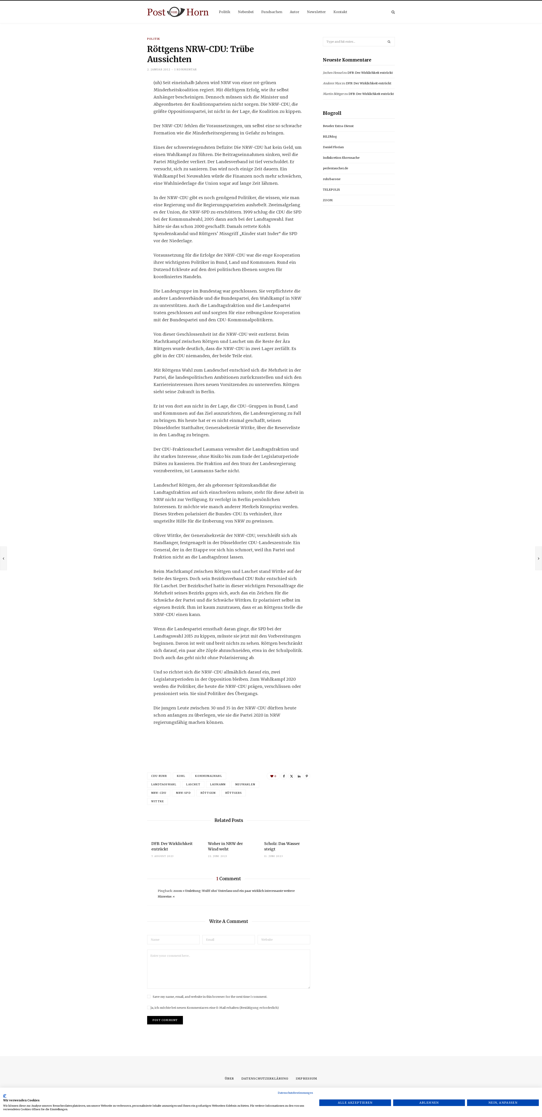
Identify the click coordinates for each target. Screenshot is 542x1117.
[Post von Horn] (178, 12)
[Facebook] (126, 94)
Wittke (157, 801)
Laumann (217, 784)
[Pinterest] (306, 776)
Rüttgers (233, 792)
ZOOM (328, 200)
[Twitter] (126, 105)
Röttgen (208, 792)
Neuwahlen (245, 784)
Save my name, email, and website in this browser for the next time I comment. (210, 997)
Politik (153, 38)
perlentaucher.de (335, 168)
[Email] (126, 128)
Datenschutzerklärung (264, 1078)
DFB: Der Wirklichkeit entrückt (370, 73)
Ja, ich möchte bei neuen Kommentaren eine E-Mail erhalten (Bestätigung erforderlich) (215, 1008)
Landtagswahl (163, 784)
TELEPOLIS (331, 190)
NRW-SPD (183, 792)
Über (229, 1078)
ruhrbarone (331, 179)
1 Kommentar (185, 69)
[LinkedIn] (126, 117)
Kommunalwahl (208, 776)
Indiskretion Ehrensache (341, 158)
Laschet (193, 784)
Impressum (306, 1078)
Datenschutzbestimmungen (295, 1092)
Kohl (181, 776)
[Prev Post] (3, 558)
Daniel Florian (333, 147)
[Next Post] (538, 558)
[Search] (393, 12)
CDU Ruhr (159, 776)
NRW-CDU (158, 792)
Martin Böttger (333, 94)
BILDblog (330, 136)
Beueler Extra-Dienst (338, 126)
